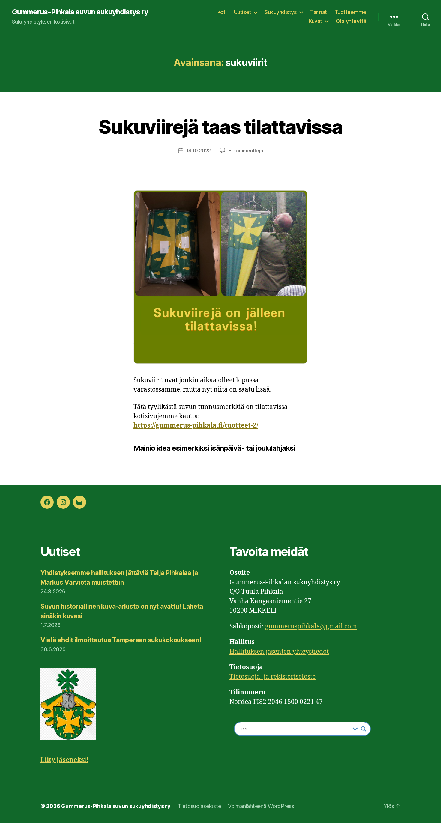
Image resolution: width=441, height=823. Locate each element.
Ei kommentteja (245, 151)
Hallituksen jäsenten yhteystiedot (279, 652)
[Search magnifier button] (363, 729)
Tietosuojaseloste (199, 806)
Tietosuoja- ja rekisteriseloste (273, 677)
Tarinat (318, 12)
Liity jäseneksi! (64, 760)
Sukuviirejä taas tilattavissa (220, 126)
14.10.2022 (198, 151)
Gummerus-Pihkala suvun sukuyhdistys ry (80, 12)
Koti (222, 12)
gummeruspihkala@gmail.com (311, 626)
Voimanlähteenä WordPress (261, 806)
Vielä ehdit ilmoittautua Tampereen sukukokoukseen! (120, 640)
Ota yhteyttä (351, 21)
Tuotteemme (350, 12)
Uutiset (242, 12)
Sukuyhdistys (281, 12)
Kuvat (315, 21)
